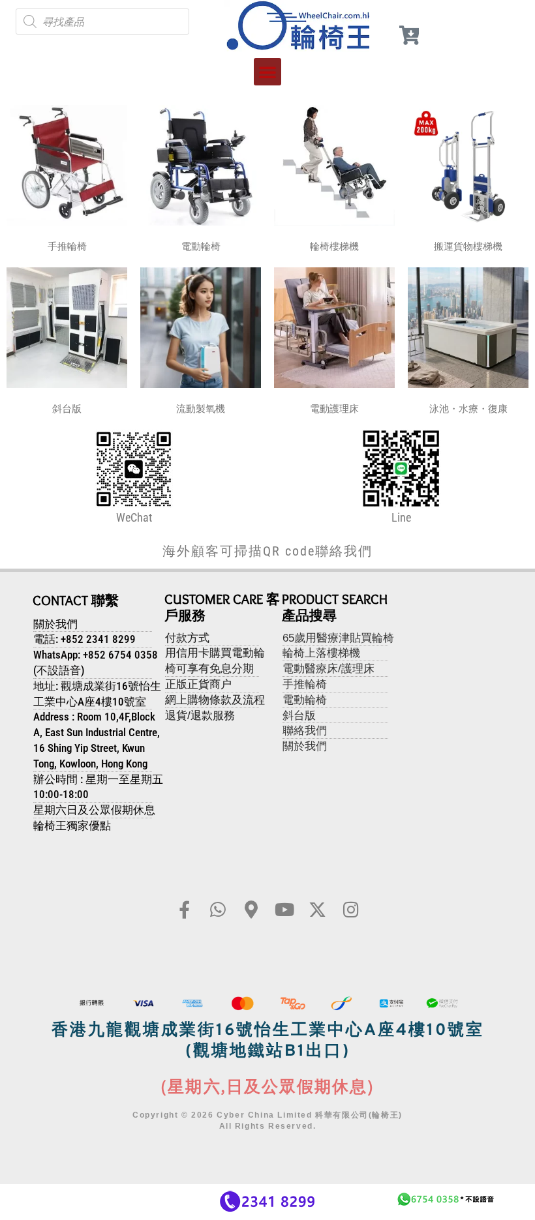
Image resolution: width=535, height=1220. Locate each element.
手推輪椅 (67, 246)
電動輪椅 (201, 246)
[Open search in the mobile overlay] (102, 21)
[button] (267, 71)
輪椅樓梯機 (334, 246)
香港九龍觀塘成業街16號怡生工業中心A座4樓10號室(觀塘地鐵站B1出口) (268, 1041)
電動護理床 (334, 409)
